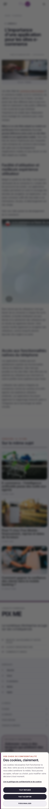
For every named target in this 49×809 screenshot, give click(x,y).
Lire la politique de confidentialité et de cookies (22, 782)
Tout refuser (25, 790)
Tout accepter (24, 797)
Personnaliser (24, 803)
